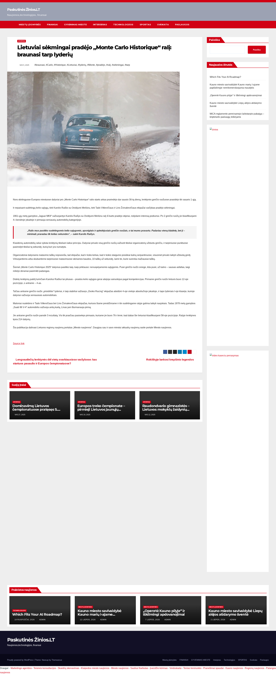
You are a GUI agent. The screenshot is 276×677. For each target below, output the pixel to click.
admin (42, 620)
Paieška (214, 40)
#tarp (127, 65)
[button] (267, 24)
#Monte (91, 65)
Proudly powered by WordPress (20, 660)
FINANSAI (52, 24)
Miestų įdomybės (30, 24)
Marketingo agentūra (21, 668)
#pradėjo (100, 65)
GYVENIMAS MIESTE (75, 24)
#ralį (108, 65)
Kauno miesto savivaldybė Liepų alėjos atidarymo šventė (235, 612)
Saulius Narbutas (139, 668)
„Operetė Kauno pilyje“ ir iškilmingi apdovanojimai (236, 95)
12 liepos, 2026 (88, 620)
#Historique (60, 65)
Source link (18, 343)
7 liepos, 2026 (152, 620)
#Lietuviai (72, 65)
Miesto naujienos (120, 668)
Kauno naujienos (234, 668)
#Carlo (49, 65)
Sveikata (163, 24)
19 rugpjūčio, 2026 (25, 620)
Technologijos (123, 24)
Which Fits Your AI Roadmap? (225, 77)
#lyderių (82, 65)
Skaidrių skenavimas (68, 668)
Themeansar (57, 660)
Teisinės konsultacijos (44, 668)
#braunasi (39, 65)
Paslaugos (182, 24)
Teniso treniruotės (192, 668)
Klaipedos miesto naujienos (95, 668)
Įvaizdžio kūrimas (159, 668)
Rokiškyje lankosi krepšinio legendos (170, 359)
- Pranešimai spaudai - (214, 668)
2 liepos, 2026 (218, 620)
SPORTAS (145, 24)
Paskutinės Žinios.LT (23, 9)
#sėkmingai (118, 65)
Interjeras (100, 24)
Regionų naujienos (254, 668)
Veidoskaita (175, 668)
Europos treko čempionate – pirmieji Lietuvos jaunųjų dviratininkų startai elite (101, 409)
